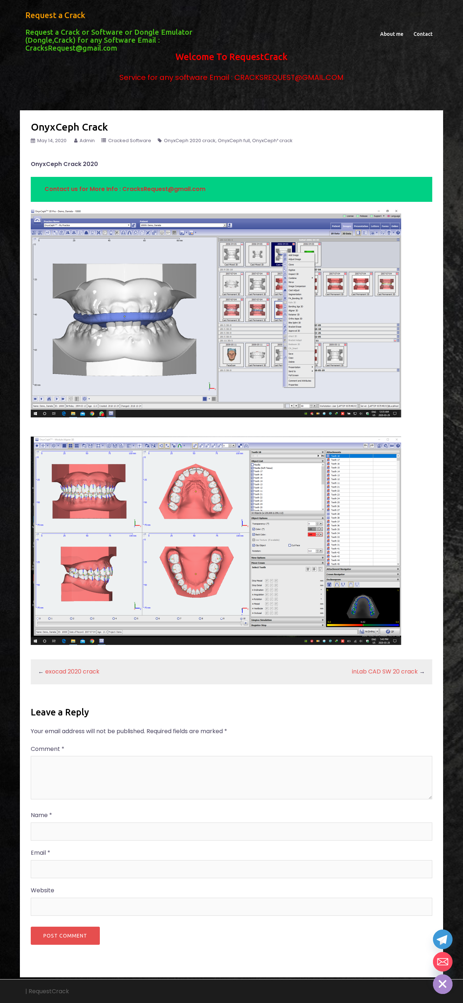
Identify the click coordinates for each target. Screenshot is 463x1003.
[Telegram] (443, 939)
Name (41, 815)
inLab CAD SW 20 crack (385, 671)
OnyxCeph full (234, 140)
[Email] (443, 962)
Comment (47, 749)
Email (40, 853)
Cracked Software (129, 140)
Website (42, 890)
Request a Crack (55, 15)
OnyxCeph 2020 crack (190, 140)
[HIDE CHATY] (443, 984)
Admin (87, 140)
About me (391, 34)
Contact (423, 34)
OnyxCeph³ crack (272, 140)
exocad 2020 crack (72, 671)
